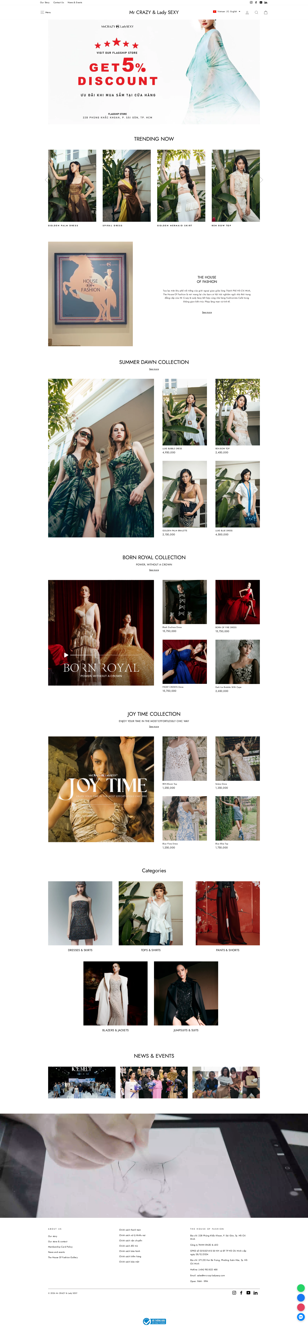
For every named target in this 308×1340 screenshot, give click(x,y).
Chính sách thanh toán (130, 1229)
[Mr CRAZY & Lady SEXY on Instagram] (234, 1292)
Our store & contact (57, 1241)
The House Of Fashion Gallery (63, 1257)
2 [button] (151, 122)
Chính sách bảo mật (129, 1261)
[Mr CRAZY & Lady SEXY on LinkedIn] (255, 1292)
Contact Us (58, 2)
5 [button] (159, 122)
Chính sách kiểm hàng (130, 1256)
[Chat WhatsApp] (301, 1288)
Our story (52, 1236)
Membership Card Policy (60, 1246)
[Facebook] (301, 1298)
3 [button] (154, 122)
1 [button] (149, 122)
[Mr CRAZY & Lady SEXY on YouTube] (248, 1292)
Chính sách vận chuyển (130, 1240)
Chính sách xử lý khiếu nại (132, 1235)
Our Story (45, 2)
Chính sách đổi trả (128, 1245)
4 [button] (157, 122)
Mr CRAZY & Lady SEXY (154, 12)
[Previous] (46, 182)
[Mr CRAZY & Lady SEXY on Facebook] (241, 1292)
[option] (154, 72)
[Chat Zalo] (301, 1317)
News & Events (75, 2)
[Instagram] (301, 1307)
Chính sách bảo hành (129, 1251)
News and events (56, 1252)
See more (207, 312)
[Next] (261, 182)
